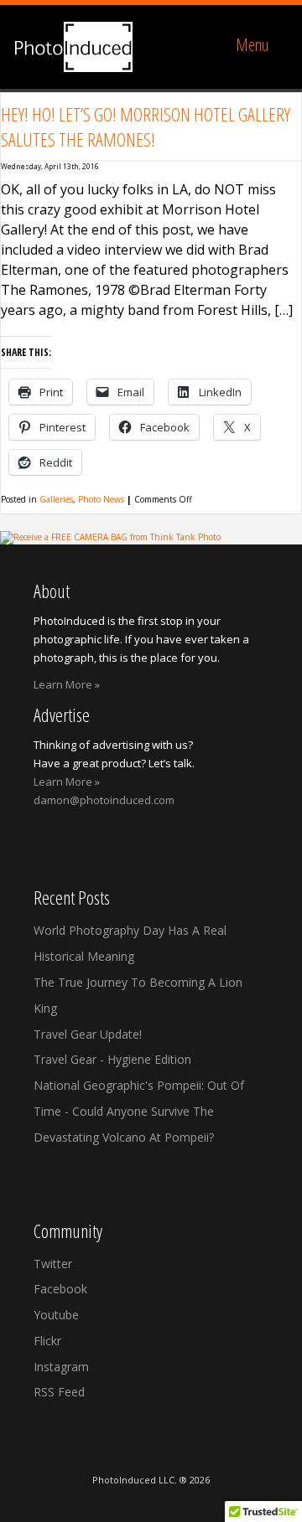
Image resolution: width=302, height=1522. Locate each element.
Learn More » (67, 684)
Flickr (47, 1341)
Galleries (56, 499)
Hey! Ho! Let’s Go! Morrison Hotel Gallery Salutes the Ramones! (145, 126)
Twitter (53, 1264)
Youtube (56, 1315)
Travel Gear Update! (88, 1034)
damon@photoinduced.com (104, 799)
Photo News (101, 499)
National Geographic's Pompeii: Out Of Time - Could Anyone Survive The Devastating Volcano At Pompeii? (139, 1111)
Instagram (61, 1367)
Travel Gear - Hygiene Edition (112, 1059)
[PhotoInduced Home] (74, 47)
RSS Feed (59, 1392)
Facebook (60, 1289)
